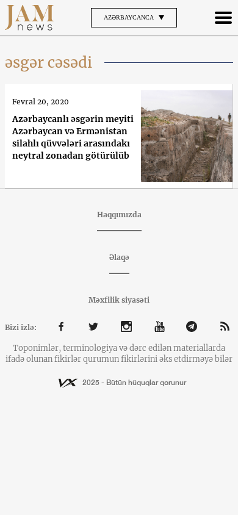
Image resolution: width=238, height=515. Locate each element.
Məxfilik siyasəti (119, 299)
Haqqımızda (119, 214)
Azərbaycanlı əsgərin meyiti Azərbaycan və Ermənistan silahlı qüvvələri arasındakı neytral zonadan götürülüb (73, 137)
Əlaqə (119, 257)
